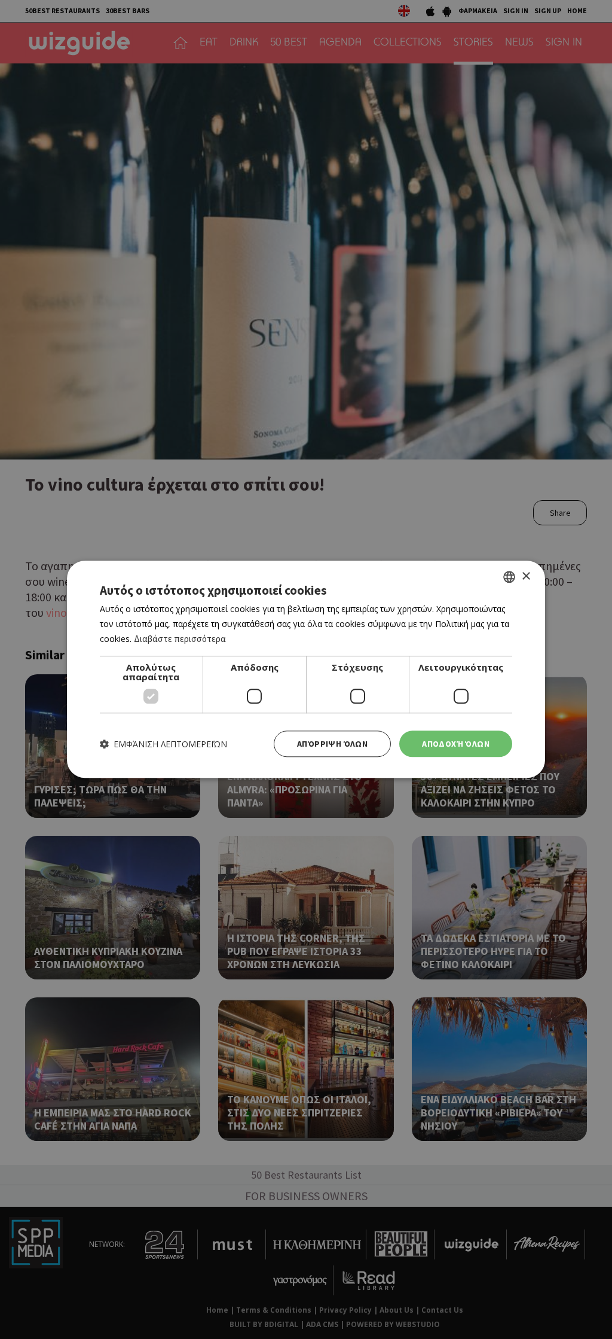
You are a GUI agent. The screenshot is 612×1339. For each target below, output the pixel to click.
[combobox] (509, 577)
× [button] (525, 576)
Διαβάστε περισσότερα (180, 638)
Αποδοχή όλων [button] (455, 743)
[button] (163, 744)
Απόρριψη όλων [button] (332, 743)
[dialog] (306, 669)
